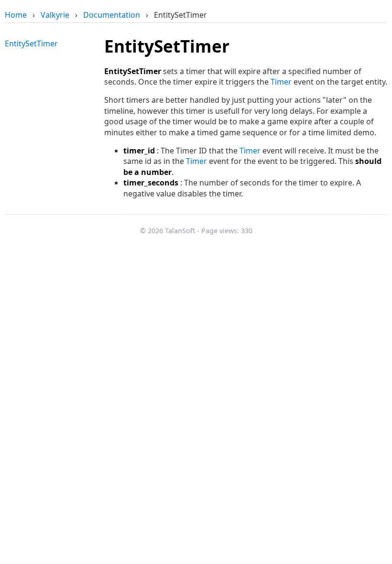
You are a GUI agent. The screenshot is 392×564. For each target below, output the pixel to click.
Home (16, 15)
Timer (281, 81)
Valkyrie (55, 15)
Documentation (111, 15)
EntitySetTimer (31, 43)
